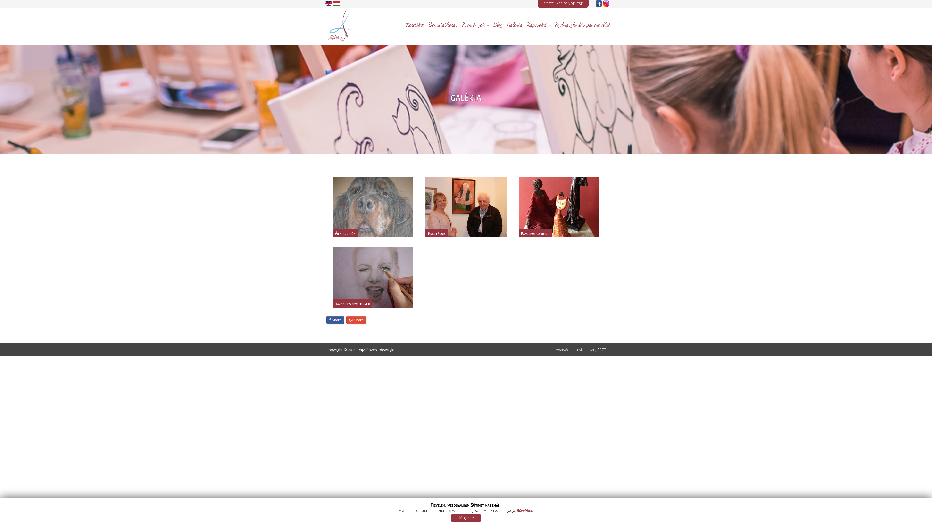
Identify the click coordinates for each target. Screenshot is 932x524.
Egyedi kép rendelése (563, 3)
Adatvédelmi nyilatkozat (575, 349)
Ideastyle (386, 349)
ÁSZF (601, 349)
